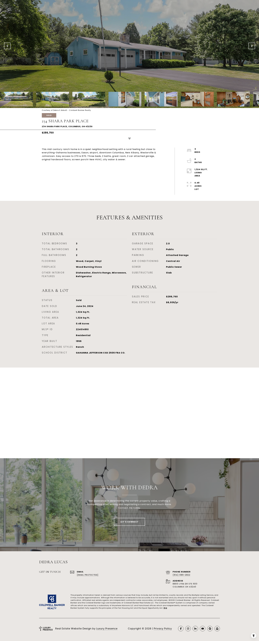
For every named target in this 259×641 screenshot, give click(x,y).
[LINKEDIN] (195, 628)
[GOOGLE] (210, 628)
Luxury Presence (106, 628)
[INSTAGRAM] (188, 628)
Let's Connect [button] (129, 521)
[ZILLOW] (217, 628)
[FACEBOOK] (180, 628)
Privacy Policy (163, 628)
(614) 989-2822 (181, 575)
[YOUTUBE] (202, 628)
